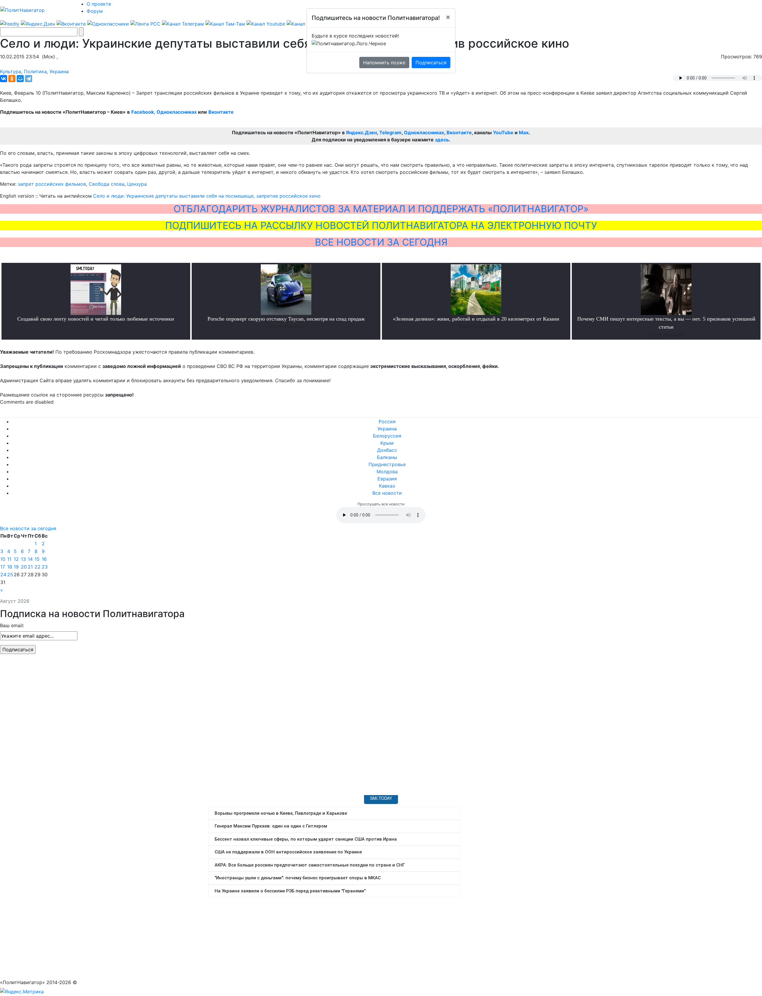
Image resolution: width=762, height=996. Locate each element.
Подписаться (431, 62)
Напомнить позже (384, 62)
